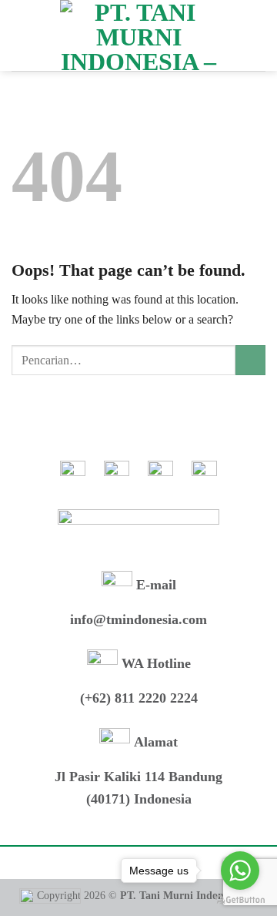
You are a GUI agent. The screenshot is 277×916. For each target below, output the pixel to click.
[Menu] (21, 35)
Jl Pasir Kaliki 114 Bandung (138, 776)
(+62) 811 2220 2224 (139, 698)
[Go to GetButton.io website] (240, 900)
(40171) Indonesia (139, 799)
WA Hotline (154, 663)
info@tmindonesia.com (138, 619)
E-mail (154, 584)
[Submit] (250, 360)
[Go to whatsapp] (240, 870)
